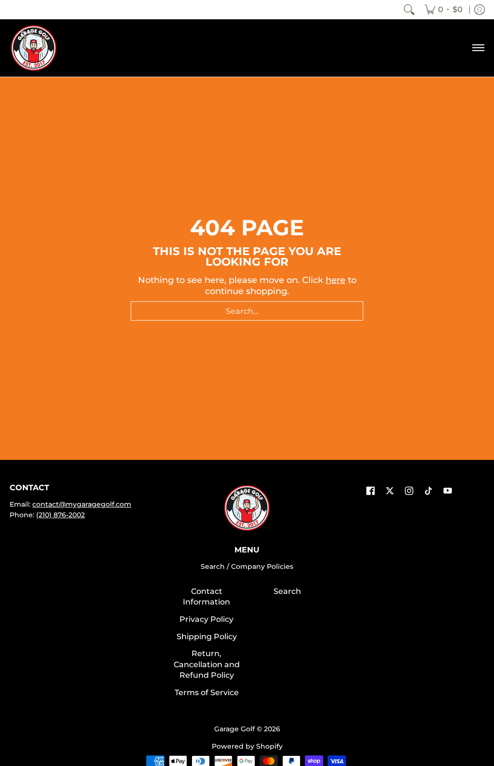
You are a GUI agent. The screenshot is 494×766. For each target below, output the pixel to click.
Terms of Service (207, 692)
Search (287, 591)
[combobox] (247, 311)
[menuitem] (443, 9)
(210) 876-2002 (60, 515)
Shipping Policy (207, 636)
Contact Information (206, 597)
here (335, 280)
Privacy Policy (206, 619)
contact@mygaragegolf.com (81, 504)
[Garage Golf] (34, 48)
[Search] (409, 9)
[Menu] (477, 48)
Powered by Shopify (247, 746)
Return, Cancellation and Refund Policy (207, 664)
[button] (370, 491)
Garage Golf (234, 729)
